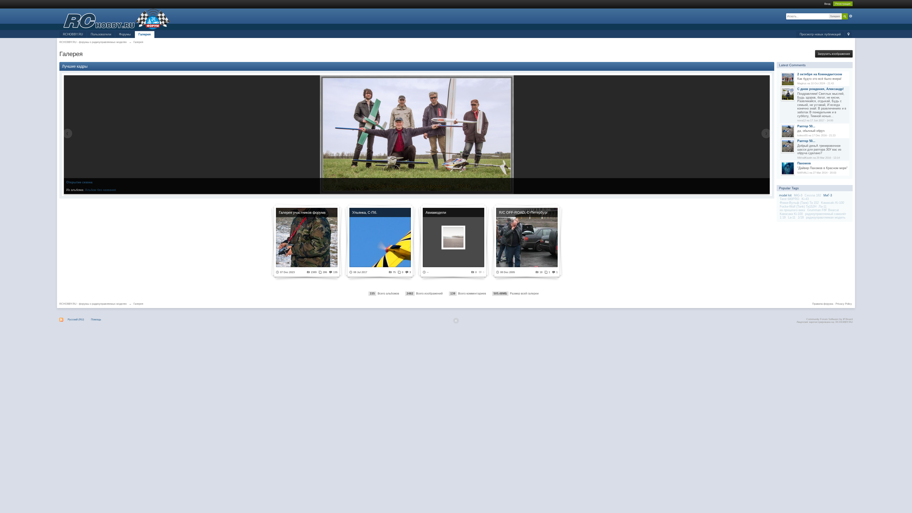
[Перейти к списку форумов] (115, 19)
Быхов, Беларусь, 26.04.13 (104, 190)
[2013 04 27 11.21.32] (417, 134)
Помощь (96, 319)
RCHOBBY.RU (73, 34)
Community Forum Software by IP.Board (829, 319)
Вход (827, 3)
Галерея (144, 34)
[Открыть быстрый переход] (848, 34)
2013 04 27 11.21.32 (80, 182)
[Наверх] (456, 320)
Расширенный (851, 16)
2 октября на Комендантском (819, 74)
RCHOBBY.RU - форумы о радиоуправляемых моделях (93, 303)
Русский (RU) (76, 319)
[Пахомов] (788, 168)
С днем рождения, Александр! (820, 89)
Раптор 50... (806, 126)
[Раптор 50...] (788, 131)
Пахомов (804, 163)
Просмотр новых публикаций (820, 34)
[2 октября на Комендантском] (788, 79)
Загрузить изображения (834, 54)
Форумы (125, 34)
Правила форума (822, 303)
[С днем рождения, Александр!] (788, 94)
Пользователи (101, 34)
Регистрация (842, 3)
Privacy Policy (844, 303)
